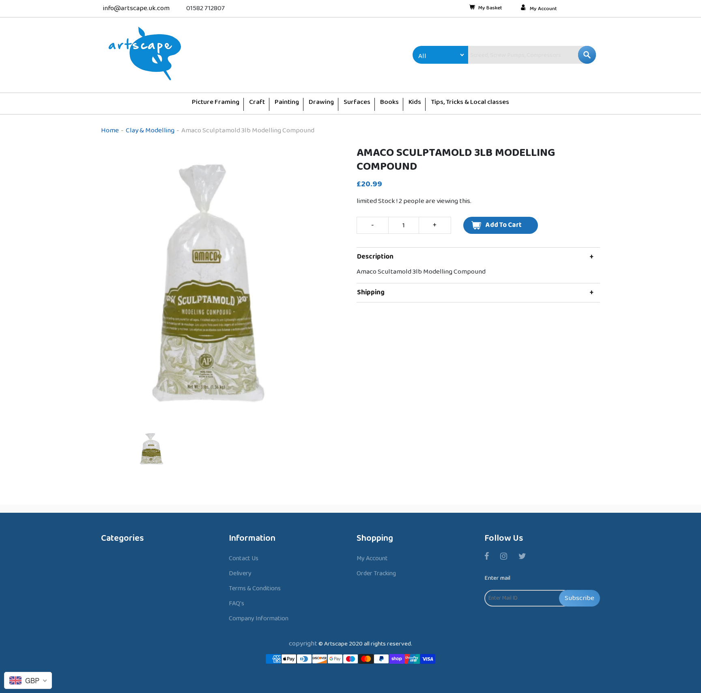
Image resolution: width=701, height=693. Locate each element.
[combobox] (515, 55)
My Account (543, 8)
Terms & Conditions (255, 588)
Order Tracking (376, 573)
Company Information (258, 618)
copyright (303, 644)
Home (110, 130)
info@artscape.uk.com (136, 8)
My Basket (490, 8)
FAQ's (236, 603)
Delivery (240, 573)
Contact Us (243, 558)
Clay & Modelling (150, 130)
